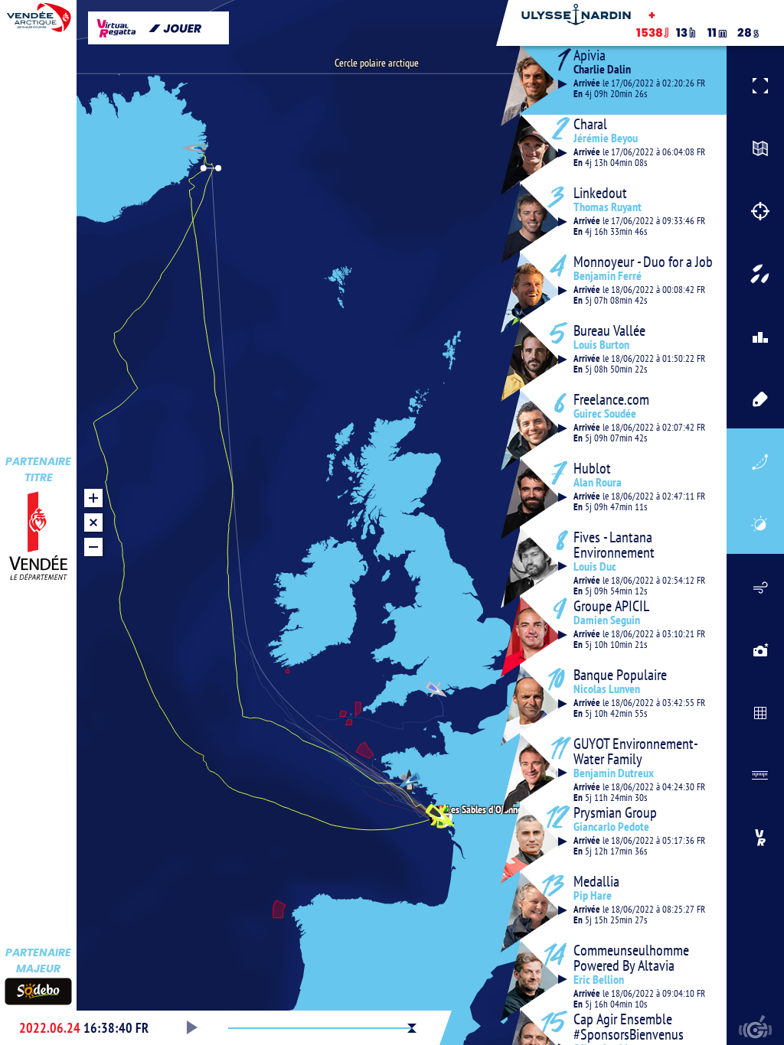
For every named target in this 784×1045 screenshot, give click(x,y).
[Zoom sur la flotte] (755, 271)
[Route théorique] (755, 459)
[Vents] (755, 585)
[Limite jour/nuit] (755, 522)
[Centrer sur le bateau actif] (755, 208)
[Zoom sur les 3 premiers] (755, 334)
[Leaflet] (755, 146)
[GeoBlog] (755, 648)
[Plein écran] (755, 83)
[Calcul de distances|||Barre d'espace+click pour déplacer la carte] (755, 772)
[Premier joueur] (755, 835)
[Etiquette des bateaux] (755, 397)
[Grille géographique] (755, 710)
